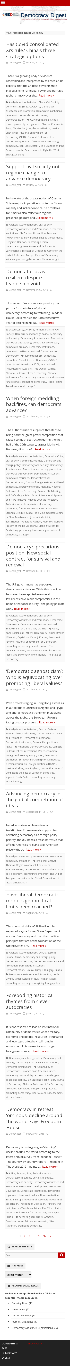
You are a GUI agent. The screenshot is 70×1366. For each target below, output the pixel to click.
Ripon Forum (55, 381)
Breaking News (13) (22, 1303)
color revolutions (33, 865)
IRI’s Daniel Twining (44, 368)
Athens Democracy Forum (40, 632)
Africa (12, 1173)
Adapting (55, 491)
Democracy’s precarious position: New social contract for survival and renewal (33, 555)
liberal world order (29, 486)
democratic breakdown (45, 342)
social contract (40, 646)
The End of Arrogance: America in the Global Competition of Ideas (34, 878)
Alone (55, 628)
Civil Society (52, 102)
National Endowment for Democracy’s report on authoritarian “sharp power (35, 377)
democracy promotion (48, 469)
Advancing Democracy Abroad (34, 746)
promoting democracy (28, 259)
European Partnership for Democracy (39, 759)
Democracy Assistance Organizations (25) (35, 1327)
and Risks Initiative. (16, 499)
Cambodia (50, 456)
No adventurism (54, 869)
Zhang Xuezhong (15, 154)
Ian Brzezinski (35, 1079)
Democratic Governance (19, 473)
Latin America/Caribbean (19, 1208)
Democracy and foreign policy (31, 334)
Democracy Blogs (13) (24, 1315)
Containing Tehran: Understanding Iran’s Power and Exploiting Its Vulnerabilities (30, 246)
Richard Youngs (14, 781)
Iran (59, 1203)
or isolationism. (14, 873)
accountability (16, 329)
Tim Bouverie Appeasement (47, 1092)
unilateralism (20, 882)
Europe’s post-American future (38, 1071)
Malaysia (45, 486)
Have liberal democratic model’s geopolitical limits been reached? (32, 900)
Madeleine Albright (31, 521)
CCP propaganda (39, 119)
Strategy (24, 534)
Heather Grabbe (14, 768)
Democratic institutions (49, 111)
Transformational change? (20, 386)
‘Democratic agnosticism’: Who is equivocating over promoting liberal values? (34, 677)
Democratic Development (33, 1186)
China (42, 102)
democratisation (41, 128)
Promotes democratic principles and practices (31, 1088)
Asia (21, 456)
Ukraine (42, 628)
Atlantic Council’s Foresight (42, 499)
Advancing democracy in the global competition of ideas (34, 799)
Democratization (15, 119)
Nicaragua (53, 1212)
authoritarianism (33, 355)
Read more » (47, 95)
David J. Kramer (38, 637)
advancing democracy (31, 1216)
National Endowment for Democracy (26, 373)
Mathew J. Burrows (53, 521)
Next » (47, 1236)
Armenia (48, 1216)
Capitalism (23, 637)
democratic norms (16, 115)
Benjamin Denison (16, 242)
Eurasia (30, 482)
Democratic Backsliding (19, 342)
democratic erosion (16, 346)
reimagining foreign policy (46, 983)
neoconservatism (34, 869)
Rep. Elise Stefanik (29, 145)
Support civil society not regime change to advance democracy (33, 172)
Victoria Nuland (14, 1097)
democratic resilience (17, 351)
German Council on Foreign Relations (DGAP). (31, 764)
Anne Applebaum (15, 632)
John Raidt (49, 1079)
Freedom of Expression (32, 1203)
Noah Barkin (22, 777)
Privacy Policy (34, 1343)
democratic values (37, 115)
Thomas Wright (50, 259)
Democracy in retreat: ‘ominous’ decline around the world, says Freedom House (34, 1118)
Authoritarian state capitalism (22, 504)
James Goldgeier (24, 978)
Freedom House (15, 1221)
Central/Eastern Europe (18, 1177)
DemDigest (14, 62)
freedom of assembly (36, 1199)
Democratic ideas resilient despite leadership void (25, 277)
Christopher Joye (22, 128)
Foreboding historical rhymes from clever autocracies (30, 1001)
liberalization (13, 521)
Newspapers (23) (21, 1309)
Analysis (13, 102)
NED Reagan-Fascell (45, 978)
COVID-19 (34, 106)
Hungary (48, 970)
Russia (41, 491)
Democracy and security (35, 465)
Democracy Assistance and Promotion (27, 229)
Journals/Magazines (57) (25, 1321)
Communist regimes (17, 106)
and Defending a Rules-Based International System (34, 495)
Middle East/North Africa (47, 1208)
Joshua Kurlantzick (40, 517)
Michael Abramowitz (36, 1221)
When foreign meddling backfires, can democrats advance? (33, 404)
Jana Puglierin (32, 768)
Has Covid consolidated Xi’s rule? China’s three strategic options (32, 50)
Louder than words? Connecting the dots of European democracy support (34, 773)
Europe (46, 742)
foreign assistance (45, 482)
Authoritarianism (28, 102)
